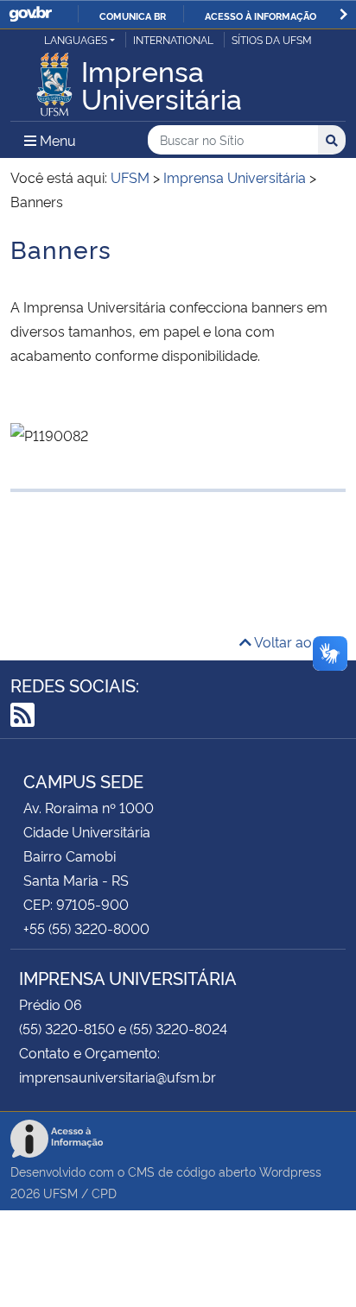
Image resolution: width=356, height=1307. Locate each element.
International (173, 39)
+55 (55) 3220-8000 (86, 928)
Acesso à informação (260, 15)
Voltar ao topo (298, 641)
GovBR (30, 14)
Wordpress (290, 1171)
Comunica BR (132, 15)
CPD (104, 1192)
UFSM (60, 1192)
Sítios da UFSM (272, 39)
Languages (75, 39)
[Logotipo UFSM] (54, 79)
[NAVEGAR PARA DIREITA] (343, 14)
